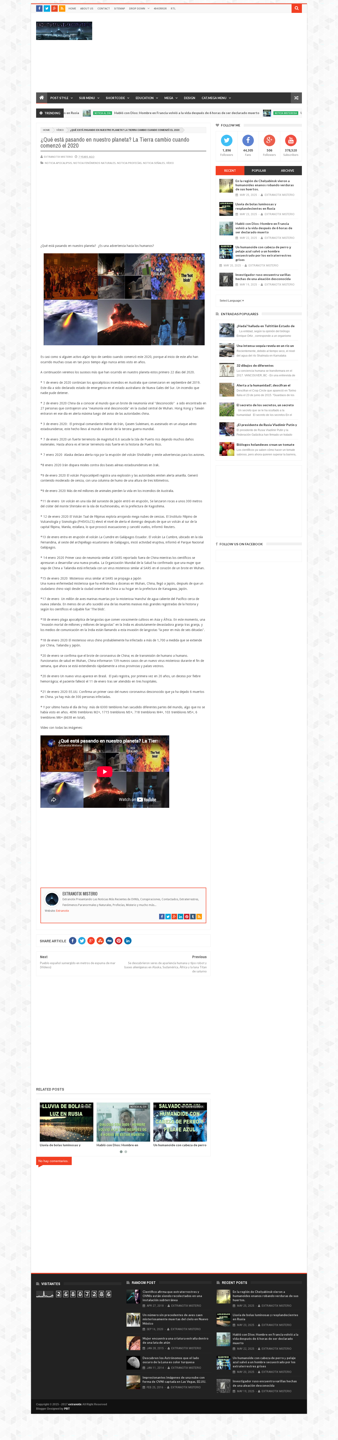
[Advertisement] (218, 52)
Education (145, 98)
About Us (86, 8)
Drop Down (137, 8)
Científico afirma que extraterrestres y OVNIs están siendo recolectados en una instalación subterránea (172, 1296)
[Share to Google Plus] (54, 1137)
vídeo (60, 130)
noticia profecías (129, 163)
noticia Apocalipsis (58, 163)
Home (72, 8)
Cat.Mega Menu (214, 98)
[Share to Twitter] (49, 1137)
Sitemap (119, 8)
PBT (67, 1408)
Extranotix (62, 910)
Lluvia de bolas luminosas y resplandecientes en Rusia (255, 206)
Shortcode (115, 98)
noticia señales (154, 163)
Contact (103, 8)
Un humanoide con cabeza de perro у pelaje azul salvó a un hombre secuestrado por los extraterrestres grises (263, 253)
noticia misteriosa (241, 113)
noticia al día (82, 1106)
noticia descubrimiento (189, 1106)
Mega (168, 98)
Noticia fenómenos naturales (94, 163)
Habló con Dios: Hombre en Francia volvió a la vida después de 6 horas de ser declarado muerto (142, 113)
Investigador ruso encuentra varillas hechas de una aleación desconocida (263, 277)
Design (189, 98)
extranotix (75, 1404)
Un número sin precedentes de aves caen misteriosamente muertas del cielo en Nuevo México (175, 1319)
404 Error (160, 8)
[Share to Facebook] (44, 1137)
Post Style (59, 98)
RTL (173, 8)
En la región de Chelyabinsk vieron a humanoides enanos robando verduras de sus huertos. (264, 185)
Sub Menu (87, 98)
